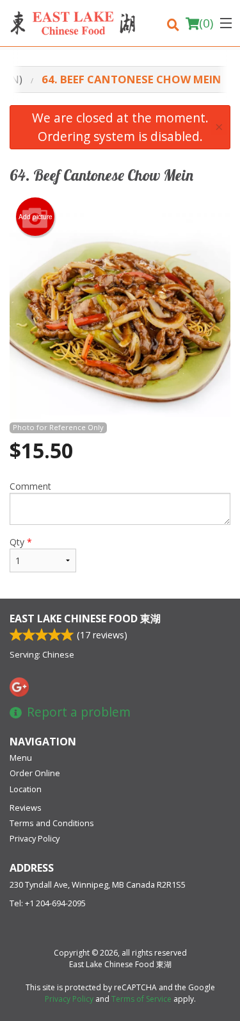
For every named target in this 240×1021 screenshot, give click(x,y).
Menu (21, 757)
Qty (21, 542)
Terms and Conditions (52, 823)
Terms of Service (141, 998)
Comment (30, 486)
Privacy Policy (35, 838)
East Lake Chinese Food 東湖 (85, 618)
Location (26, 789)
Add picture (35, 216)
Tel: (48, 903)
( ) (206, 23)
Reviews (26, 807)
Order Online (35, 773)
